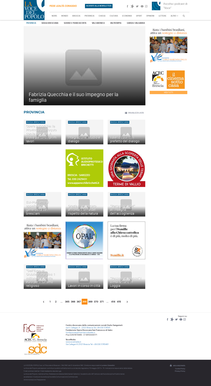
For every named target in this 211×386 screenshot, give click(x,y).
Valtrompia (115, 23)
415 (119, 301)
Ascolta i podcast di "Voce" (175, 6)
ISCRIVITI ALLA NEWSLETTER (98, 6)
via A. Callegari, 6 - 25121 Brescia (79, 327)
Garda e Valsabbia (136, 23)
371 (102, 301)
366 (73, 301)
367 (79, 301)
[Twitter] (176, 321)
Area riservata (179, 366)
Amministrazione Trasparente (35, 380)
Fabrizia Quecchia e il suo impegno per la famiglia (73, 97)
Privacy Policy (180, 371)
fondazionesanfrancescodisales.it (80, 332)
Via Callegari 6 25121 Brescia (78, 344)
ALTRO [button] (174, 16)
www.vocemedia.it (73, 342)
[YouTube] (181, 321)
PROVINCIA (89, 16)
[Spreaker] (172, 321)
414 (113, 301)
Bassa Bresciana (50, 23)
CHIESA (102, 16)
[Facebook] (167, 321)
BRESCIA (76, 16)
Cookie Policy (180, 369)
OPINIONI (150, 16)
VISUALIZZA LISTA (136, 113)
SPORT (139, 16)
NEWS (54, 16)
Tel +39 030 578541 (102, 327)
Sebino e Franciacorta (75, 23)
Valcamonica (98, 23)
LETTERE (162, 16)
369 (90, 301)
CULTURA (114, 16)
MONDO (64, 16)
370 (96, 301)
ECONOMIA (127, 16)
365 (67, 301)
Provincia (31, 23)
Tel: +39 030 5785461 (99, 344)
